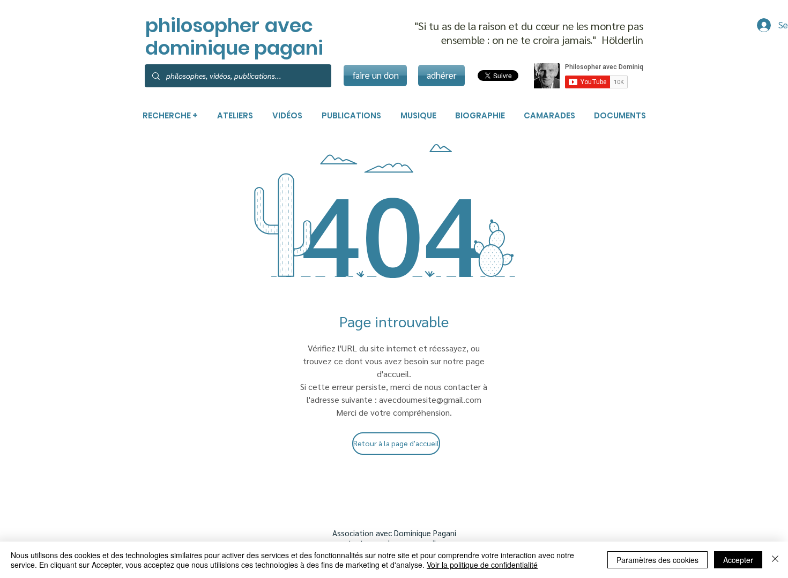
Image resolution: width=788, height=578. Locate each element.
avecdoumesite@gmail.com (430, 399)
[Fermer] (775, 559)
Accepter (738, 559)
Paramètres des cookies (657, 559)
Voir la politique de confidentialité (482, 564)
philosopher (202, 25)
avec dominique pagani (234, 37)
